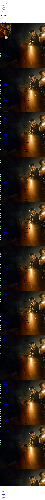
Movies (2, 492)
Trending (4, 10)
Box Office (4, 5)
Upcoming (4, 7)
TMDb (4, 75)
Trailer (1, 75)
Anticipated (4, 6)
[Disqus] (22, 469)
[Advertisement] (12, 45)
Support (2, 11)
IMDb (2, 75)
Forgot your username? (4, 22)
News (2, 498)
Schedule (4, 9)
